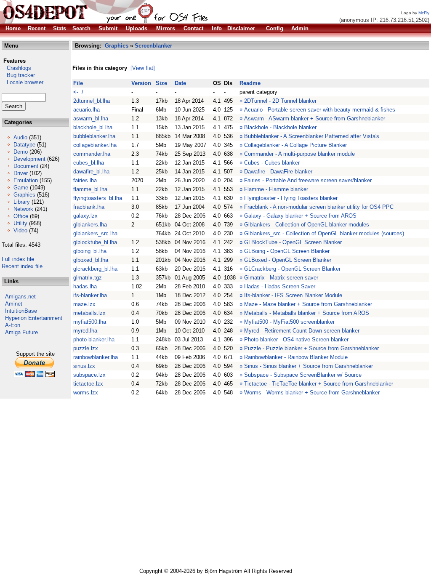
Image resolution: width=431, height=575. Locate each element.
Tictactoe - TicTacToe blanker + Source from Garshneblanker (318, 384)
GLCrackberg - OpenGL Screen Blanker (292, 269)
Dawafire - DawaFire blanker (278, 171)
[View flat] (142, 68)
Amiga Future (21, 332)
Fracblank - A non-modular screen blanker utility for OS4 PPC (319, 207)
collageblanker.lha (95, 145)
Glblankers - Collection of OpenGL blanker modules (306, 224)
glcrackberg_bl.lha (95, 269)
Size (161, 83)
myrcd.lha (85, 330)
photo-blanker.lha (93, 339)
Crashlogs (16, 68)
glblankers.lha (90, 224)
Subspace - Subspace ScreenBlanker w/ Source (303, 375)
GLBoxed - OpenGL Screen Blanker (287, 260)
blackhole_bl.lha (92, 127)
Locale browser (22, 82)
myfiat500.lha (89, 322)
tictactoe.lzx (88, 384)
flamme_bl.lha (90, 189)
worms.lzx (85, 392)
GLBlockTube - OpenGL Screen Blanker (293, 242)
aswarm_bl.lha (90, 118)
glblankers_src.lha (95, 233)
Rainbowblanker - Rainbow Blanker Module (296, 357)
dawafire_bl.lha (91, 171)
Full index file (18, 259)
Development (29, 159)
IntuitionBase (21, 311)
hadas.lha (85, 286)
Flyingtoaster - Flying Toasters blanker (291, 198)
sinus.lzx (84, 366)
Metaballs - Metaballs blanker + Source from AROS (306, 313)
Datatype (24, 144)
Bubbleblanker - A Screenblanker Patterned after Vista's (311, 136)
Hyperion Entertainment (33, 318)
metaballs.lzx (89, 313)
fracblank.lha (88, 207)
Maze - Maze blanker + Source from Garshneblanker (308, 304)
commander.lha (91, 154)
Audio (20, 137)
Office (20, 216)
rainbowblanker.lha (95, 357)
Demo (20, 152)
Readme (250, 83)
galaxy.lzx (85, 216)
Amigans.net (20, 296)
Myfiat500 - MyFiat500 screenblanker (289, 322)
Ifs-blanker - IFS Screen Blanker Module (293, 295)
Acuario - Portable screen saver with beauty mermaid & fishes (319, 109)
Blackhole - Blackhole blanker (280, 127)
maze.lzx (84, 304)
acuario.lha (86, 109)
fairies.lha (85, 180)
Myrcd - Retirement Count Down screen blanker (301, 330)
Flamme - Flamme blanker (276, 189)
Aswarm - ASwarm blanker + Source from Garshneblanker (314, 118)
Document (25, 166)
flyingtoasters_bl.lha (97, 198)
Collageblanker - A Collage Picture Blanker (295, 145)
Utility (20, 223)
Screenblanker (153, 46)
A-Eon (12, 325)
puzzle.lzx (85, 348)
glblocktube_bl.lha (95, 242)
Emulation (25, 180)
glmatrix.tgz (87, 277)
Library (21, 202)
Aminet (13, 304)
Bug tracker (18, 75)
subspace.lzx (89, 375)
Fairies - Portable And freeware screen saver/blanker (308, 180)
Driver (20, 173)
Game (20, 187)
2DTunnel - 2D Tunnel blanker (280, 101)
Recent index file (22, 266)
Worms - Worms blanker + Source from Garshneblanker (312, 392)
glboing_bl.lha (89, 251)
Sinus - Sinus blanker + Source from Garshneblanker (308, 366)
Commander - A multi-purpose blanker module (299, 154)
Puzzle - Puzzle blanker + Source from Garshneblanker (311, 348)
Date (180, 83)
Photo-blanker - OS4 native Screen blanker (296, 339)
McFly (423, 13)
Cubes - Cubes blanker (272, 163)
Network (23, 209)
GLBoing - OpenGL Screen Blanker (287, 251)
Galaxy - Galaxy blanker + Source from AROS (300, 216)
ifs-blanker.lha (90, 295)
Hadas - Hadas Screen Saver (279, 286)
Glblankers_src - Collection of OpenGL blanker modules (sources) (324, 233)
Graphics (24, 195)
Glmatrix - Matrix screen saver (281, 277)
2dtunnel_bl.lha (91, 101)
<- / (78, 92)
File (78, 83)
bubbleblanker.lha (94, 136)
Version (141, 83)
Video (20, 230)
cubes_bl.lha (88, 163)
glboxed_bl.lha (90, 260)
